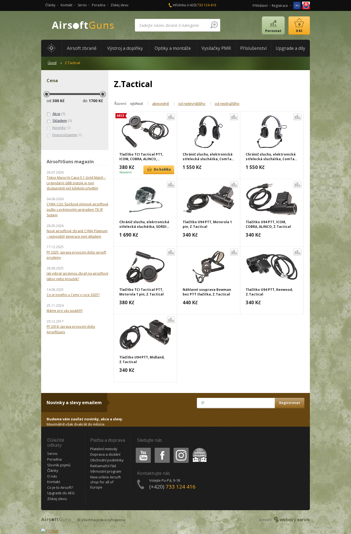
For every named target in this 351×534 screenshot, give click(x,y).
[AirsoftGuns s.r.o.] (83, 25)
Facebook (162, 449)
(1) (58, 113)
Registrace (280, 5)
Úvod (52, 62)
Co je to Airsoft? (60, 487)
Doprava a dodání (105, 454)
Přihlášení (260, 5)
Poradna (98, 5)
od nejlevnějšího (191, 103)
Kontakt (66, 5)
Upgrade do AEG (61, 492)
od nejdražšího (227, 103)
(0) (61, 127)
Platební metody (103, 448)
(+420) (201, 5)
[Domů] (51, 48)
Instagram (181, 449)
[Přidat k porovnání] (171, 116)
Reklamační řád (103, 465)
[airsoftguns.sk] (306, 5)
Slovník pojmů (58, 465)
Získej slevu (119, 5)
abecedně (160, 103)
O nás (52, 476)
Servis (82, 5)
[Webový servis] (292, 520)
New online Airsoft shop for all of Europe (105, 482)
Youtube (142, 449)
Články (50, 5)
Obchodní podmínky (107, 460)
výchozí (136, 103)
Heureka (199, 449)
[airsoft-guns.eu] (297, 5)
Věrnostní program (105, 471)
